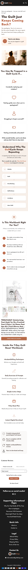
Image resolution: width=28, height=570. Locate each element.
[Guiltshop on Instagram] (15, 494)
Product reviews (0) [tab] (7, 466)
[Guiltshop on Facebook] (13, 494)
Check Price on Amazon (14, 338)
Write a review (14, 478)
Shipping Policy (14, 542)
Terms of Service (14, 545)
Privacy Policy (14, 539)
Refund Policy (14, 537)
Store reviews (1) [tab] (20, 466)
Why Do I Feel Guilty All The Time (14, 506)
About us (14, 525)
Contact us (14, 528)
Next (24, 293)
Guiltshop (18, 565)
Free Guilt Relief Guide (14, 517)
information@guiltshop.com (14, 558)
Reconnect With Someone (14, 511)
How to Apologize (14, 509)
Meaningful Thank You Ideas (14, 514)
